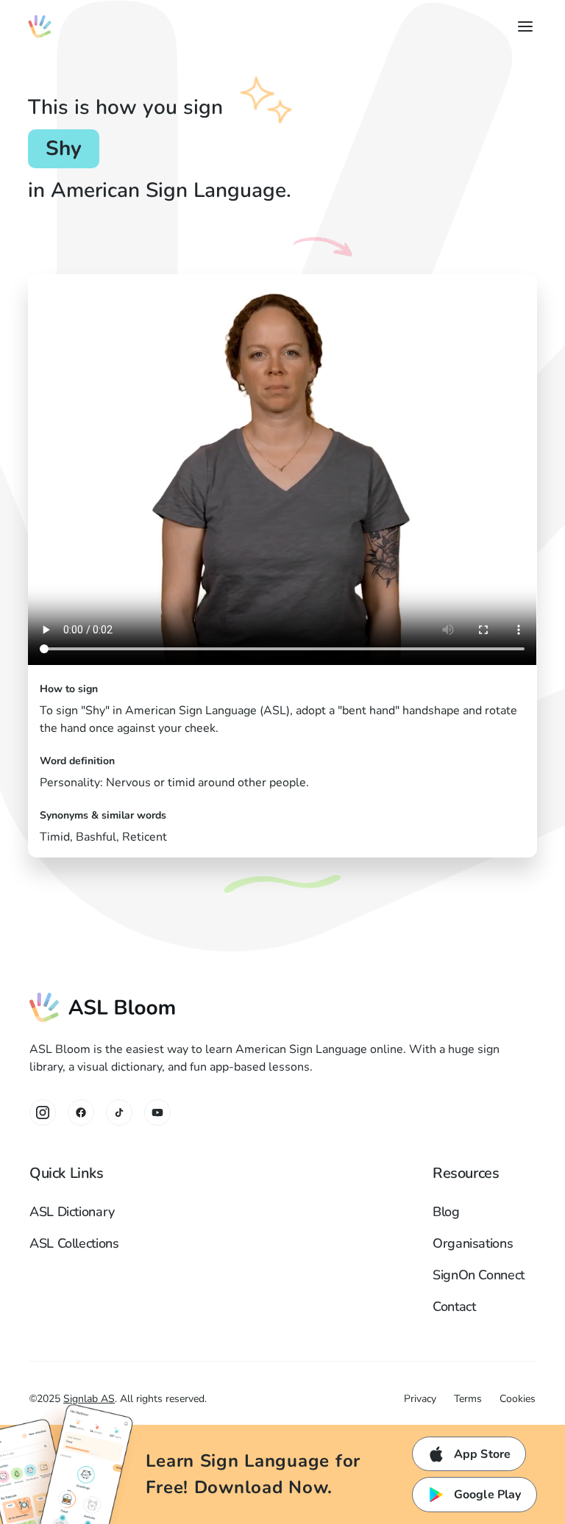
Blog (446, 1212)
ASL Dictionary (72, 1212)
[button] (522, 26)
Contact (454, 1306)
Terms (468, 1399)
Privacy (420, 1399)
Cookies (518, 1399)
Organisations (473, 1243)
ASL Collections (74, 1243)
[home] (39, 26)
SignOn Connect (479, 1275)
